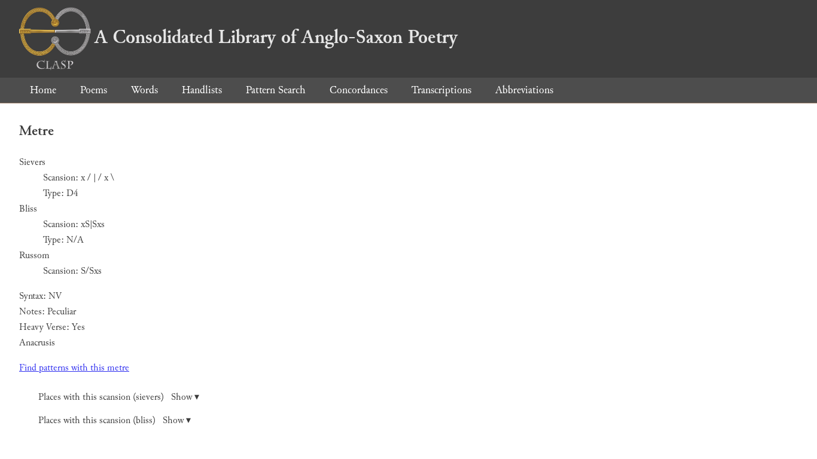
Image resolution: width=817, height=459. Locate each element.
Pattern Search (276, 89)
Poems (93, 89)
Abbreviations (524, 89)
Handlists (202, 89)
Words (144, 89)
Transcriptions (441, 89)
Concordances (359, 89)
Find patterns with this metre (74, 368)
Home (43, 89)
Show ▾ (185, 397)
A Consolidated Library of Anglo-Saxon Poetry (276, 37)
